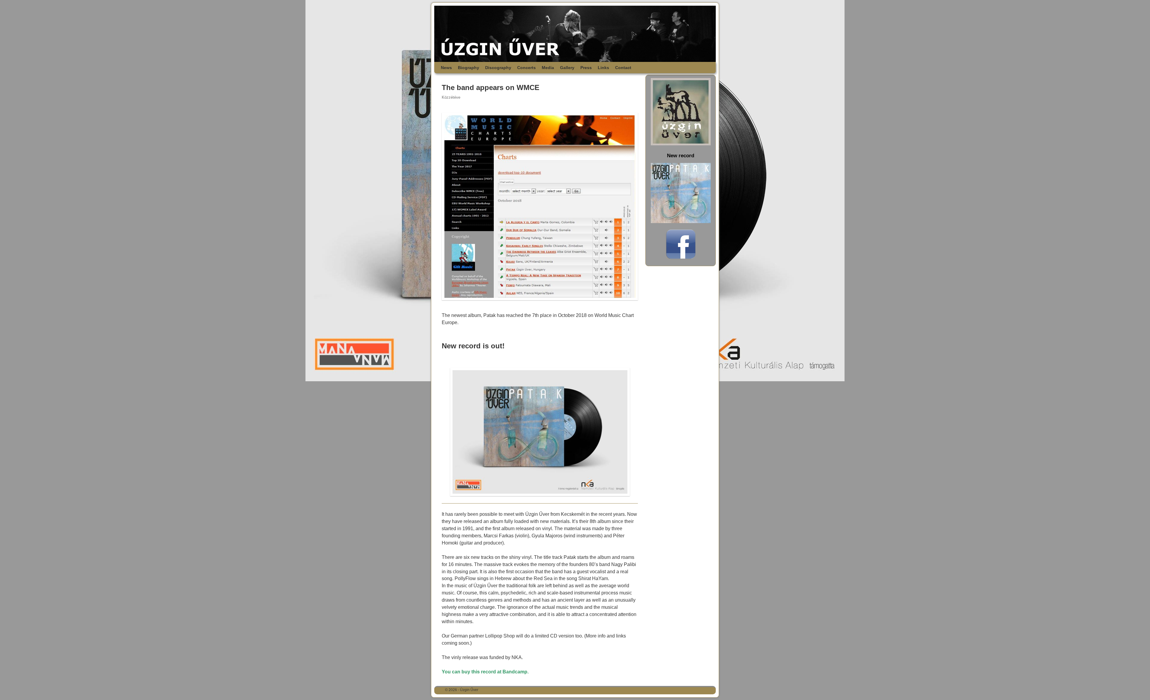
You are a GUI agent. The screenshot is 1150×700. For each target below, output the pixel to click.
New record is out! (473, 346)
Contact (623, 67)
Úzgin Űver (469, 690)
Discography (498, 67)
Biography (468, 67)
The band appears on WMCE (490, 87)
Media (548, 67)
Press (586, 67)
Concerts (526, 67)
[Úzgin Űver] (575, 34)
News (446, 67)
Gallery (567, 67)
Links (603, 67)
